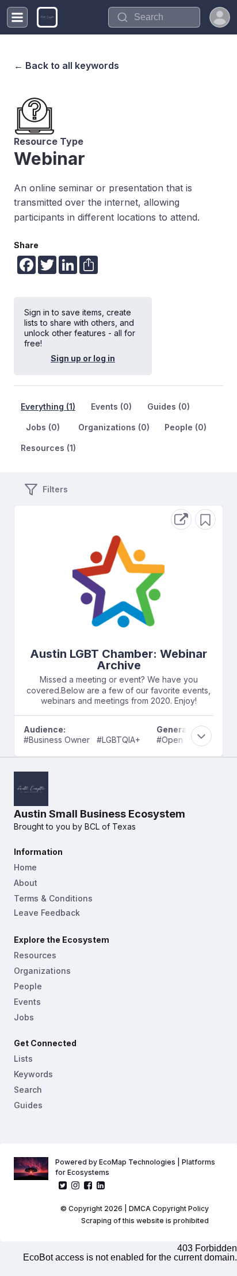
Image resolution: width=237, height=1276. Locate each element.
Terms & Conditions (53, 898)
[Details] (181, 519)
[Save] (205, 519)
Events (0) (111, 406)
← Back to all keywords (66, 65)
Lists (23, 1058)
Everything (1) (48, 406)
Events (27, 1002)
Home (25, 867)
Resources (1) (48, 448)
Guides (28, 1105)
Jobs (24, 1017)
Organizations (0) (114, 427)
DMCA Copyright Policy (169, 1208)
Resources (35, 955)
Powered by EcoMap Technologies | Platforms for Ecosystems (136, 1167)
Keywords (33, 1074)
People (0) (186, 427)
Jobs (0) (43, 427)
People (28, 986)
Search (28, 1089)
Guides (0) (168, 406)
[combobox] (154, 17)
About (25, 883)
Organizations (42, 971)
